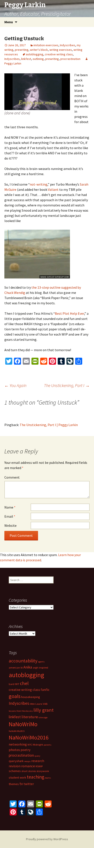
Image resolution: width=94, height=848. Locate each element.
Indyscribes (67, 45)
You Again (15, 385)
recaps (27, 761)
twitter (29, 784)
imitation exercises (45, 45)
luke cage (42, 717)
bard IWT (14, 684)
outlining (38, 59)
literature (29, 716)
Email (9, 516)
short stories (28, 771)
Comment (12, 477)
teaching (35, 777)
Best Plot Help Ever (69, 313)
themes (14, 784)
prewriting (21, 50)
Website (10, 525)
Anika (27, 667)
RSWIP (39, 766)
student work (17, 777)
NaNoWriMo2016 (29, 737)
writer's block (39, 50)
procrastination (70, 59)
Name (10, 507)
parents (47, 744)
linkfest (26, 59)
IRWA (32, 704)
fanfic (45, 689)
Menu (8, 22)
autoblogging (34, 54)
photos (14, 749)
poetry (25, 750)
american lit (16, 667)
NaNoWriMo (23, 724)
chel (24, 683)
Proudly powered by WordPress (47, 839)
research (37, 761)
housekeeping (30, 697)
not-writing (38, 184)
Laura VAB (41, 703)
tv (21, 783)
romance (28, 766)
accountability (23, 661)
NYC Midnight (35, 744)
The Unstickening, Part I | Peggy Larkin (49, 425)
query (37, 755)
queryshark (16, 761)
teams (48, 777)
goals (15, 696)
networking (18, 744)
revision (15, 766)
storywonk (43, 771)
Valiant (53, 189)
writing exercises (60, 50)
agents (41, 661)
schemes (15, 771)
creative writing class (59, 54)
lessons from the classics (21, 711)
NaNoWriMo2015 (16, 731)
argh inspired (40, 667)
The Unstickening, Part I (67, 385)
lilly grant (43, 710)
